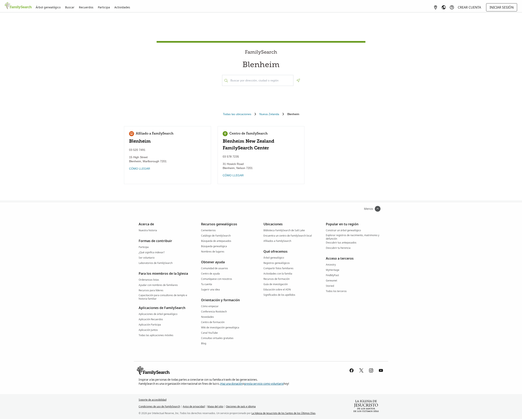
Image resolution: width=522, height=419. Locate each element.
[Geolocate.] (298, 80)
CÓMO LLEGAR (139, 168)
